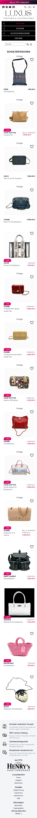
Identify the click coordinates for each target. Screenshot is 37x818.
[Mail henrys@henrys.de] (10, 7)
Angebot (18, 780)
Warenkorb (18, 783)
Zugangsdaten (18, 808)
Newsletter (18, 805)
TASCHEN (20, 23)
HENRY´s (18, 814)
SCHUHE (20, 28)
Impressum (18, 793)
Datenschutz (18, 796)
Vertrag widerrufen (18, 811)
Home (18, 777)
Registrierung (19, 790)
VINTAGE (18, 38)
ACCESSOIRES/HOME (20, 33)
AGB (18, 798)
